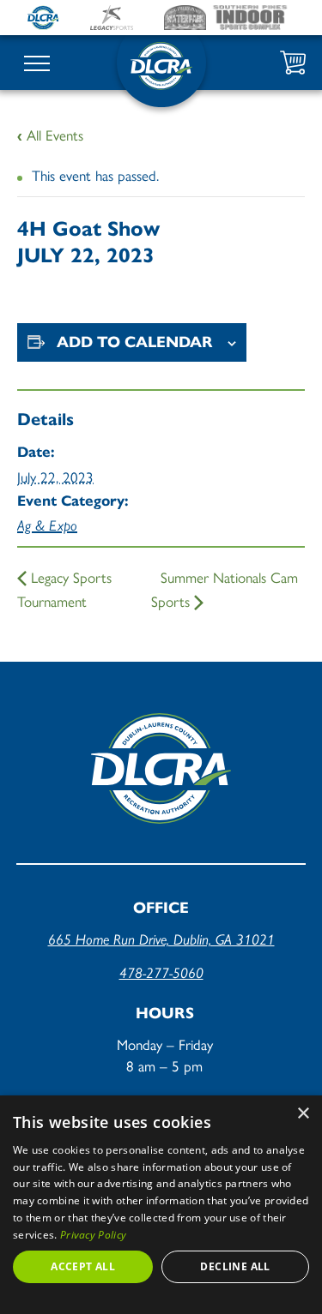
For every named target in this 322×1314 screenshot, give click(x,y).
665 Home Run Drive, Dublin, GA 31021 (161, 939)
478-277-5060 (161, 972)
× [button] (302, 1113)
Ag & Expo (47, 525)
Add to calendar (135, 342)
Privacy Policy (93, 1234)
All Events (50, 134)
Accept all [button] (83, 1266)
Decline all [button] (235, 1266)
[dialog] (161, 1204)
